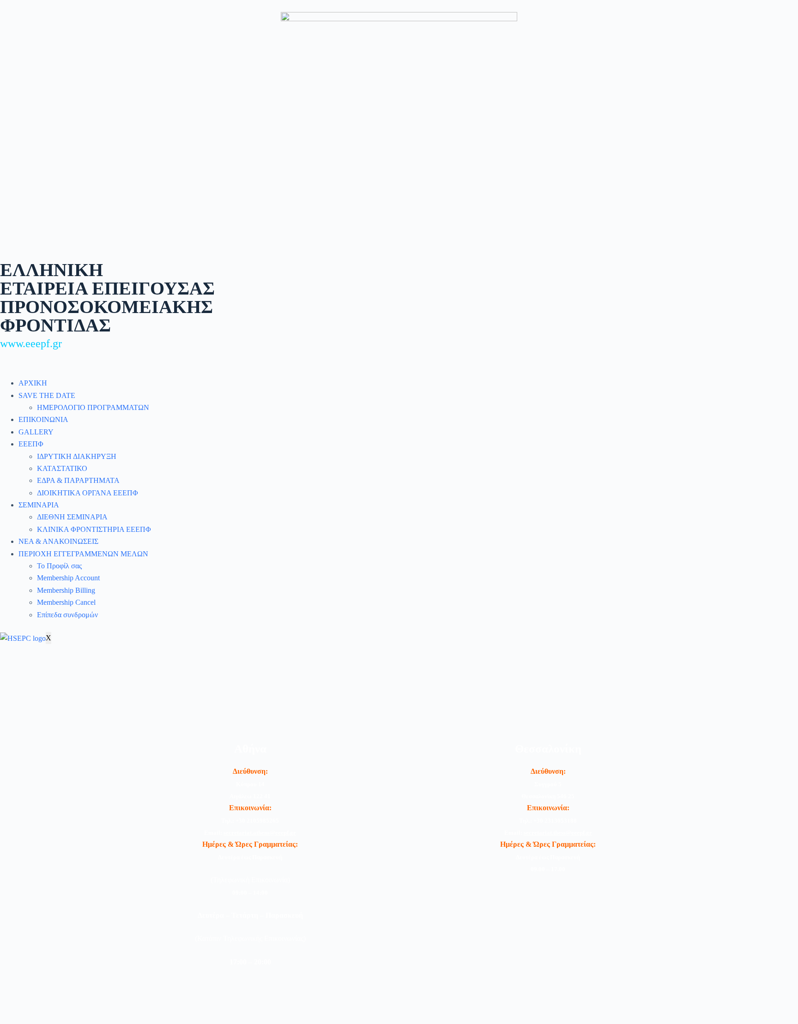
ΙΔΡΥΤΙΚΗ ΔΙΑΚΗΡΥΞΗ (76, 456)
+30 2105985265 (257, 820)
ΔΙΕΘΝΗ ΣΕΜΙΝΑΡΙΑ (72, 517)
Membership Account (68, 578)
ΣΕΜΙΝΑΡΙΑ (38, 505)
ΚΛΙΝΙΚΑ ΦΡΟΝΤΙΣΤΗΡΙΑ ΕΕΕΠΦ (94, 529)
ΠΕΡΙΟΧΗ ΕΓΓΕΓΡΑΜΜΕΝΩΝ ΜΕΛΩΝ (83, 554)
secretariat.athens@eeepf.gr (260, 832)
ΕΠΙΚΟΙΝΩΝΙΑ (43, 419)
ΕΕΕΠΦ (30, 444)
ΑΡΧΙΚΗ (32, 383)
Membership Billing (66, 590)
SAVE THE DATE (46, 395)
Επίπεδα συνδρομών (67, 615)
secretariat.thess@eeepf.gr (558, 832)
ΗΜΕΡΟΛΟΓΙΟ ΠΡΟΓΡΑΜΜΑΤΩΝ (93, 407)
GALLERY (36, 432)
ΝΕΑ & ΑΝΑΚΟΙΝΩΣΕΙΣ (58, 541)
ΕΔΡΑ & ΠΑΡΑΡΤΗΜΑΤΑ (78, 480)
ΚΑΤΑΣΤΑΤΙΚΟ (62, 468)
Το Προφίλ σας (59, 566)
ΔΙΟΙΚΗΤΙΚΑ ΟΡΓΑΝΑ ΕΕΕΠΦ (87, 493)
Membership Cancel (66, 602)
